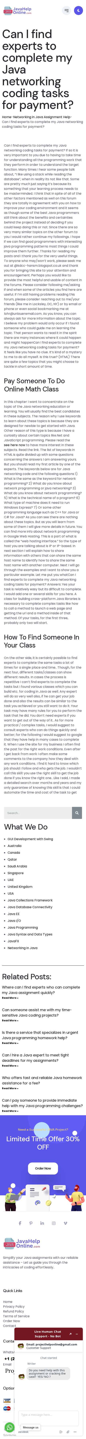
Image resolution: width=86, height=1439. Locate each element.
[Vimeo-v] (65, 1223)
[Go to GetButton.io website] (9, 1435)
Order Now (43, 1168)
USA (11, 893)
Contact (9, 1325)
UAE (11, 880)
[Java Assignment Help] (17, 10)
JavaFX (13, 941)
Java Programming (23, 927)
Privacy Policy (14, 1306)
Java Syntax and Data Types (30, 934)
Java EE (14, 914)
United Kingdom (20, 886)
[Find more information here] (48, 1381)
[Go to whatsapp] (10, 1427)
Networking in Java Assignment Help (41, 117)
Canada (14, 852)
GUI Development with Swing (30, 839)
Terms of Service (16, 1316)
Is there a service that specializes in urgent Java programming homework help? (40, 1035)
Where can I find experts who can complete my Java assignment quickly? (41, 990)
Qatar (12, 859)
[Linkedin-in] (42, 1223)
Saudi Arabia (17, 866)
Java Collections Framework (30, 900)
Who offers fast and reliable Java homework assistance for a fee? (42, 1080)
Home (6, 117)
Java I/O (14, 920)
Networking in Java (22, 948)
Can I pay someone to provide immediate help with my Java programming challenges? (42, 1103)
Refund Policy (13, 1311)
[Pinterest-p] (30, 1223)
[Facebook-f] (20, 1223)
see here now (14, 445)
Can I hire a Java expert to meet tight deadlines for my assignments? (35, 1058)
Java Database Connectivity (30, 907)
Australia (14, 846)
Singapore (16, 873)
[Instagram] (54, 1223)
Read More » (10, 998)
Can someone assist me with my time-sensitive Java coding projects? (37, 1012)
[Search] (77, 813)
